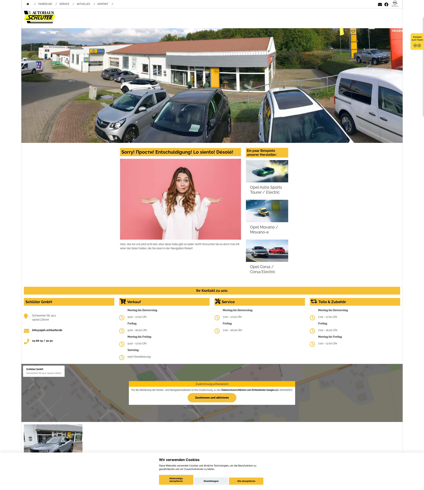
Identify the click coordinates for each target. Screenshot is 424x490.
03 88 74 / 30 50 (42, 340)
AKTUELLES (83, 4)
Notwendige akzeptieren (176, 479)
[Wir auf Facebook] (386, 4)
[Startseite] (395, 4)
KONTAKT (103, 4)
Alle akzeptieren (246, 481)
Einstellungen (211, 481)
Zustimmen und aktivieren (212, 397)
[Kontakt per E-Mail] (380, 4)
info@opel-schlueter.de (47, 330)
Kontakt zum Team (417, 38)
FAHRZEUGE (45, 4)
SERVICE (64, 4)
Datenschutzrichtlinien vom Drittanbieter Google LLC (250, 390)
